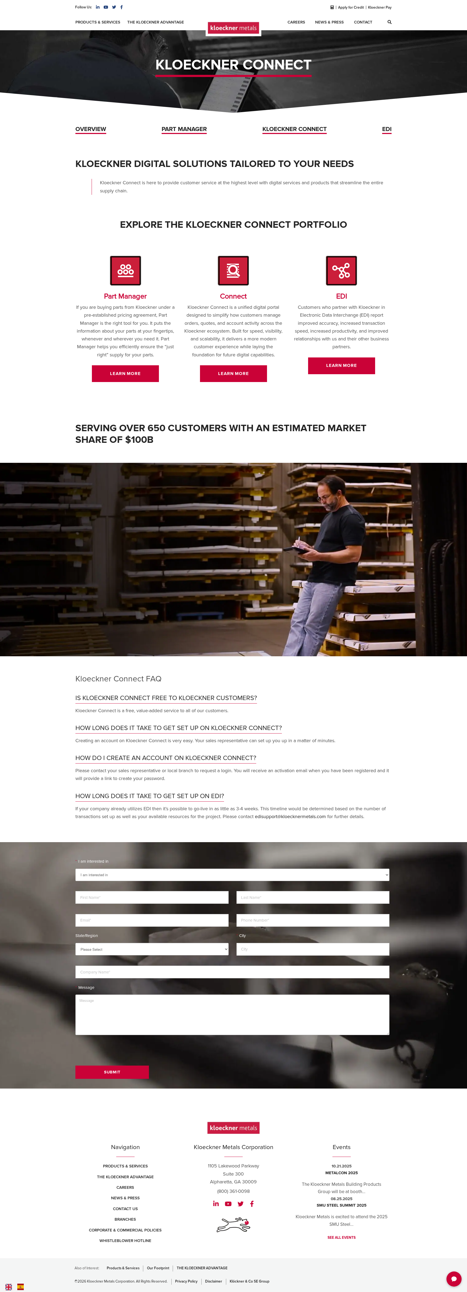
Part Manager (184, 129)
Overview (90, 129)
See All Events (342, 1238)
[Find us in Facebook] (121, 7)
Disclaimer (213, 1281)
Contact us (125, 1208)
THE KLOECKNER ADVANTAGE (202, 1268)
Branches (125, 1219)
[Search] (390, 22)
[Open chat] (454, 1279)
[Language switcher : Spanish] (22, 1286)
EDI (387, 129)
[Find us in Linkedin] (97, 7)
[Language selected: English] (27, 1287)
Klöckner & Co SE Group (249, 1281)
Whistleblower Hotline (125, 1240)
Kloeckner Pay (380, 7)
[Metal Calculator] (332, 7)
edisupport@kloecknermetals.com (290, 816)
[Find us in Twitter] (114, 7)
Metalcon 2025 (341, 1172)
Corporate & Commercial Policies (125, 1230)
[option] (22, 1287)
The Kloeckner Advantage (155, 22)
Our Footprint (158, 1268)
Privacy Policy (186, 1281)
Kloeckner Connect (294, 129)
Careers (296, 22)
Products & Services (97, 22)
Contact (363, 22)
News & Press (329, 22)
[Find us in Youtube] (106, 7)
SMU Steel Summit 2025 (341, 1205)
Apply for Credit (351, 7)
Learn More (125, 373)
